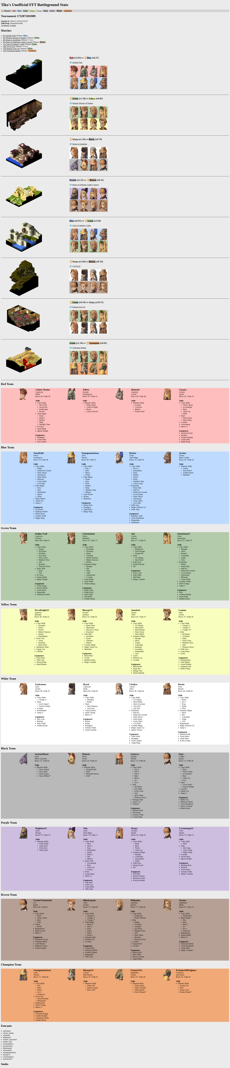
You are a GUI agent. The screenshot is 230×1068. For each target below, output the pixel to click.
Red (14, 11)
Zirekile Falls (77, 62)
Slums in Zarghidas (79, 144)
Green (25, 11)
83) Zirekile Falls (9, 36)
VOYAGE (76, 266)
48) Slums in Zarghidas (11, 40)
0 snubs (13, 25)
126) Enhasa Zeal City (11, 49)
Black (45, 11)
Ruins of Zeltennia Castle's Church (85, 185)
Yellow (32, 11)
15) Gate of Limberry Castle (13, 44)
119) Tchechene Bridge (11, 51)
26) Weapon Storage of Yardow (15, 38)
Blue (19, 11)
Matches (7, 11)
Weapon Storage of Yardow (82, 103)
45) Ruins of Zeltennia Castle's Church (17, 42)
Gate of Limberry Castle (81, 226)
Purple (52, 11)
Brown (59, 11)
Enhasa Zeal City (78, 307)
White (39, 11)
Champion (68, 11)
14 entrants (5, 25)
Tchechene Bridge (79, 348)
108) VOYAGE (9, 46)
